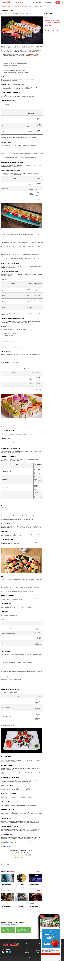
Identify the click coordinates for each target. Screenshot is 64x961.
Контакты (26, 948)
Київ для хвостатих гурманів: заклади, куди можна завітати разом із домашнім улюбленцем (54, 24)
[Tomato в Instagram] (7, 952)
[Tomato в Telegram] (10, 952)
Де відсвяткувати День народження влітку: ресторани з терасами (53, 29)
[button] (58, 959)
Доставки (28, 2)
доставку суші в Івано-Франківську (32, 54)
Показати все (39, 871)
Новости (14, 862)
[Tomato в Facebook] (3, 952)
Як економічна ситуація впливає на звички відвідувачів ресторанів (53, 20)
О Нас (26, 943)
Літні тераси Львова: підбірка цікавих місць (53, 16)
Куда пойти (27, 950)
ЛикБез (10, 862)
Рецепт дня (41, 2)
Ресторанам (27, 945)
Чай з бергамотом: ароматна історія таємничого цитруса (20, 886)
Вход (58, 2)
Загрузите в (9, 930)
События (32, 2)
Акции (37, 2)
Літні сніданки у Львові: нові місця (52, 27)
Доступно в (24, 930)
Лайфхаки (27, 952)
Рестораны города (21, 2)
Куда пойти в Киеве (48, 2)
